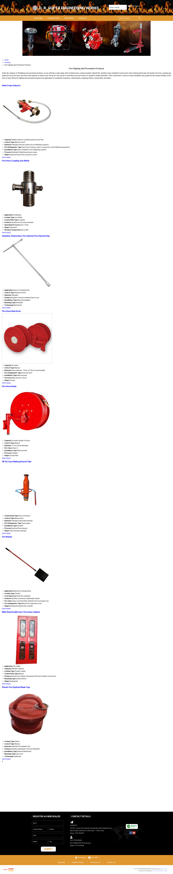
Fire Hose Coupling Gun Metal (15, 161)
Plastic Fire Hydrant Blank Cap (16, 687)
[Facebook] (130, 834)
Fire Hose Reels (9, 386)
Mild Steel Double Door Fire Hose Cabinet (21, 612)
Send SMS (94, 857)
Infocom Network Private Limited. (159, 870)
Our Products (69, 18)
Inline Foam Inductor (11, 85)
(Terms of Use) (164, 868)
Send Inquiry (6, 157)
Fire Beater (7, 537)
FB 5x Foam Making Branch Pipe (16, 461)
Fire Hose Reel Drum (11, 311)
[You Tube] (134, 834)
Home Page (38, 18)
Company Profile (53, 18)
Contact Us (82, 18)
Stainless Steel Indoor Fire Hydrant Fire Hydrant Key (26, 236)
